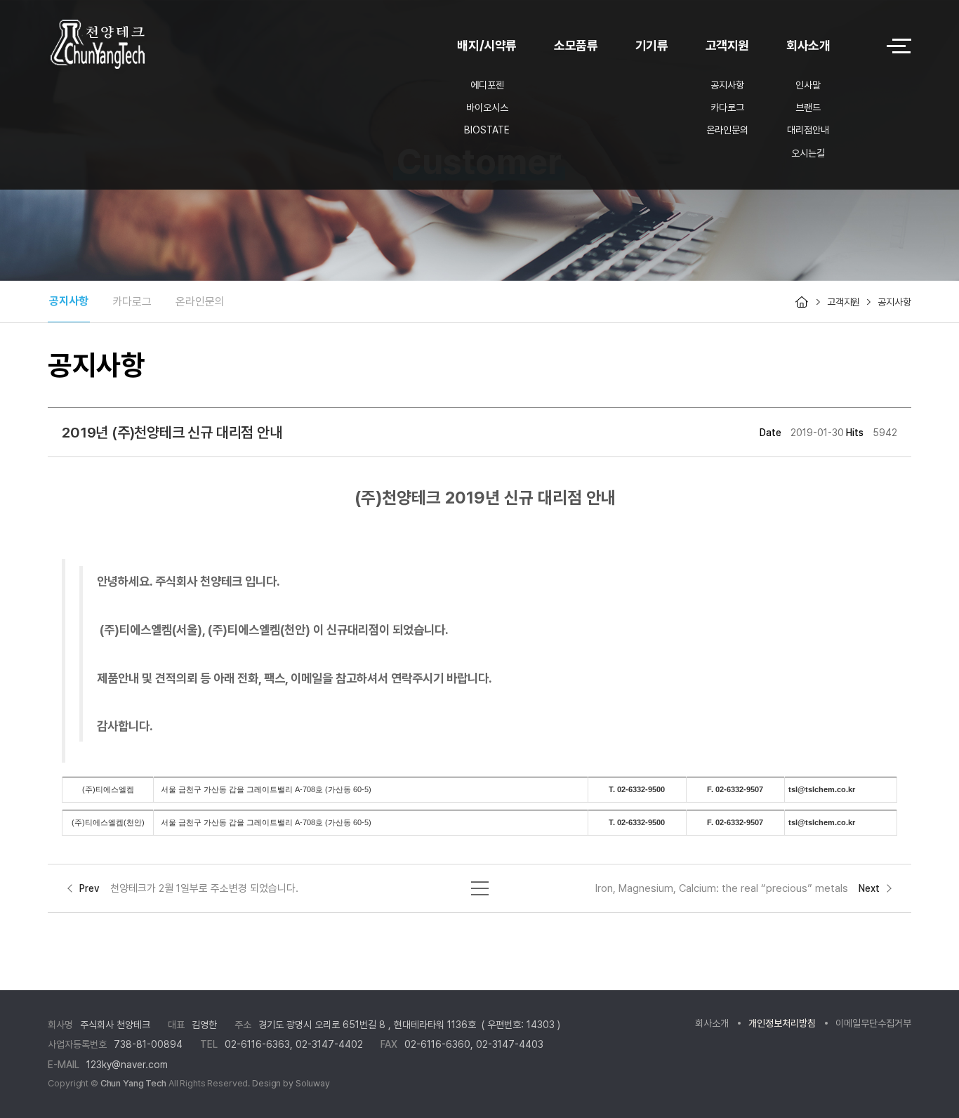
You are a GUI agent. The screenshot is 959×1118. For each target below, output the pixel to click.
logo (135, 46)
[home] (801, 302)
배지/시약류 (487, 45)
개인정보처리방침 (782, 1023)
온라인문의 (727, 130)
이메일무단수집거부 (873, 1023)
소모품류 (576, 45)
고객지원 (728, 45)
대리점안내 (808, 130)
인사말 (808, 85)
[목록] (480, 885)
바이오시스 (487, 107)
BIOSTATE (487, 130)
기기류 (651, 45)
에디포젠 (487, 85)
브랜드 (808, 107)
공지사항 (727, 85)
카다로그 (727, 107)
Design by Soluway (291, 1083)
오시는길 (808, 153)
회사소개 (808, 45)
